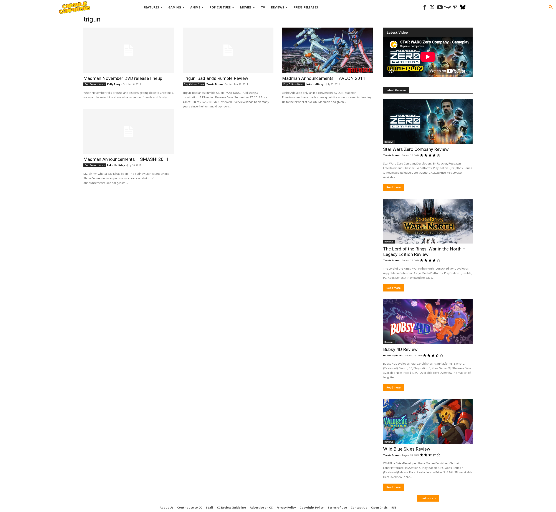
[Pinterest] (455, 7)
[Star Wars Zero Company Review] (428, 121)
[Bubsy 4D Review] (428, 321)
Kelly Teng (113, 84)
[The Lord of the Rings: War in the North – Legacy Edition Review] (428, 221)
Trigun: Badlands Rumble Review (215, 78)
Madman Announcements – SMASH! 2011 (126, 159)
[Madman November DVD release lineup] (128, 50)
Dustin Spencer (392, 355)
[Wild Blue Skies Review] (428, 421)
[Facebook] (424, 7)
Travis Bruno (214, 84)
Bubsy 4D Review (400, 349)
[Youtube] (440, 7)
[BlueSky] (462, 7)
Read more (393, 187)
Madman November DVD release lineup (122, 78)
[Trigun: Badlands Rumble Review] (228, 50)
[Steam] (447, 7)
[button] (551, 7)
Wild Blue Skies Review (406, 449)
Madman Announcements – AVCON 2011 (323, 78)
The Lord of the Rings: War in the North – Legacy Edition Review (424, 251)
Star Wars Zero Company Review (416, 149)
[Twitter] (432, 7)
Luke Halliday (315, 84)
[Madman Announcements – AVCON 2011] (327, 50)
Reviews (388, 141)
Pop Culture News (95, 84)
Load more (426, 498)
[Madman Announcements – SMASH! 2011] (128, 131)
